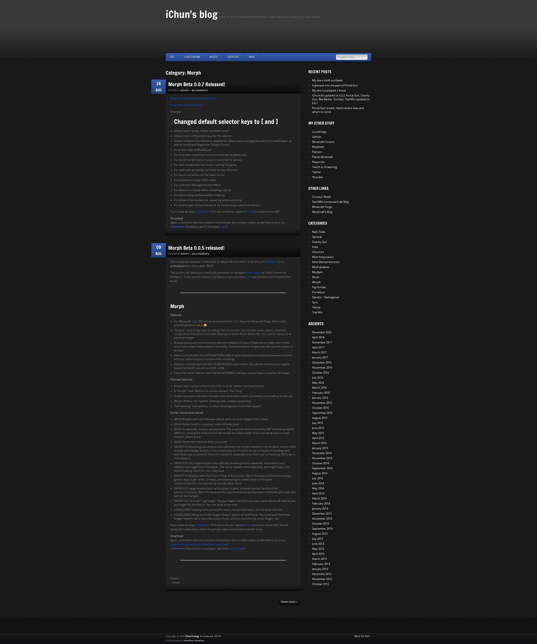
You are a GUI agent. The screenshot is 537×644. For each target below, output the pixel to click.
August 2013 (319, 533)
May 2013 (318, 548)
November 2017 (322, 342)
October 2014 (320, 463)
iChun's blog (192, 14)
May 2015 (318, 433)
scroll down (253, 272)
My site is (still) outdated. (327, 80)
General (317, 237)
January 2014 (320, 508)
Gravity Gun (319, 242)
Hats (315, 247)
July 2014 (317, 478)
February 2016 (321, 392)
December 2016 (321, 362)
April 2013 (318, 553)
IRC (172, 57)
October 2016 (320, 372)
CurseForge (319, 131)
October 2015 (320, 407)
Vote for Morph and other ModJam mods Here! (199, 544)
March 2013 (319, 559)
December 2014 (321, 453)
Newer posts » (289, 601)
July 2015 (317, 423)
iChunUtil (318, 252)
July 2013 (317, 538)
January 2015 (320, 448)
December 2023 (321, 332)
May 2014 (318, 488)
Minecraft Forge (322, 207)
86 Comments (200, 90)
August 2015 (319, 418)
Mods (214, 57)
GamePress (199, 641)
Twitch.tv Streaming (324, 167)
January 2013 (320, 569)
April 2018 (318, 337)
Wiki (252, 57)
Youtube (317, 177)
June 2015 (318, 428)
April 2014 (318, 493)
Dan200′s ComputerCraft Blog (330, 201)
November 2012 (322, 579)
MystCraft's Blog (322, 212)
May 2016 (318, 382)
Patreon (317, 152)
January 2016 (320, 397)
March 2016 (319, 387)
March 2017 (319, 352)
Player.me (318, 162)
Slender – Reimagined (325, 297)
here (249, 211)
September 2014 (322, 468)
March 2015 (319, 443)
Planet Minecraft (322, 157)
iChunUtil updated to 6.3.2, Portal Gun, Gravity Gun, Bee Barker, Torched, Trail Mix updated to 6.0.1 (341, 99)
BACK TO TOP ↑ (363, 636)
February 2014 (321, 503)
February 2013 (321, 564)
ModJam (271, 261)
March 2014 (319, 498)
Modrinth (318, 147)
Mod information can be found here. (193, 98)
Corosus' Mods (321, 196)
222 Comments (200, 254)
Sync (315, 302)
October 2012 (320, 584)
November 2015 (322, 402)
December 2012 (321, 574)
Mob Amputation (323, 257)
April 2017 (318, 347)
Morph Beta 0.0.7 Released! (196, 84)
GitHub (316, 136)
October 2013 (320, 523)
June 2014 (318, 483)
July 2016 (317, 377)
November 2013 (322, 518)
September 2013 (322, 528)
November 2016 (322, 367)
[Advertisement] (268, 35)
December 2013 (321, 513)
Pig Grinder (319, 287)
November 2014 (322, 458)
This (248, 277)
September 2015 (322, 413)
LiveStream (192, 57)
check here (203, 211)
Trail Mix (317, 312)
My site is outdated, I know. (329, 90)
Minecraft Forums (323, 141)
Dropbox (178, 226)
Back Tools (318, 231)
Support (233, 57)
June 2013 (318, 543)
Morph (185, 90)
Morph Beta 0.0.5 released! (196, 247)
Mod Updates (320, 267)
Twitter (316, 172)
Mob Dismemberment (326, 262)
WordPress (189, 641)
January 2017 (320, 357)
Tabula (316, 307)
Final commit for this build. (186, 105)
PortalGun (318, 292)
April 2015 (318, 438)
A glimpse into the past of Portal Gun (335, 85)
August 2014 (319, 473)
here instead (236, 548)
